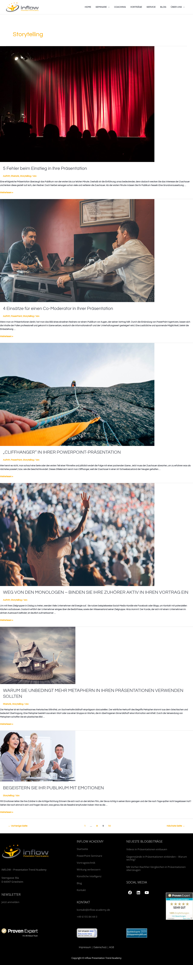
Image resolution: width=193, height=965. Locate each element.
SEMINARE (101, 7)
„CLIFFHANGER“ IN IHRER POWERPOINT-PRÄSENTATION (62, 452)
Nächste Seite (176, 826)
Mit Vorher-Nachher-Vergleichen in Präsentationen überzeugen (156, 868)
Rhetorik (15, 176)
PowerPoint (16, 316)
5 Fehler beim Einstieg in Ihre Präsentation (45, 168)
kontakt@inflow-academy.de (93, 909)
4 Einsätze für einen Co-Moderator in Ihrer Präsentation (58, 308)
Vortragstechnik (86, 862)
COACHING (120, 7)
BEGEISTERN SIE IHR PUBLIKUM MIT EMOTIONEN (53, 788)
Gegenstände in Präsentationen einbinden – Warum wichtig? (156, 858)
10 (109, 826)
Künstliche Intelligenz (89, 876)
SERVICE (151, 7)
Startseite (82, 849)
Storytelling (25, 176)
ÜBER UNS (176, 7)
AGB (111, 947)
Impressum (85, 947)
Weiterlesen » (6, 192)
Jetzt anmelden (10, 902)
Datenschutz (100, 947)
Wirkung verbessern (88, 869)
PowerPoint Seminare (89, 855)
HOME (88, 7)
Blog (79, 883)
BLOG (163, 7)
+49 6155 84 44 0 (87, 916)
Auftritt (6, 176)
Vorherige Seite (17, 826)
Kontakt (81, 890)
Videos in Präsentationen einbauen (146, 849)
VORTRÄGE (136, 7)
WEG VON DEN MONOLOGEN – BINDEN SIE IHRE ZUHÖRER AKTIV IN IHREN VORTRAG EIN (95, 592)
